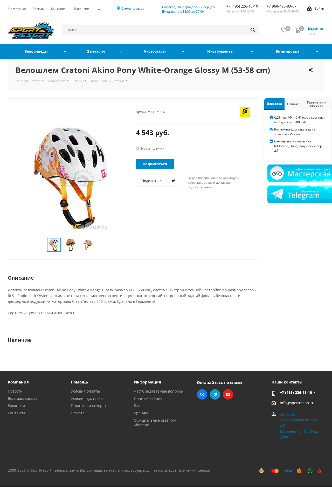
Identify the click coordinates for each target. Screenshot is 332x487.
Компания (18, 382)
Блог (138, 405)
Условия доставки (87, 398)
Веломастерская (22, 398)
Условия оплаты (85, 391)
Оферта (78, 412)
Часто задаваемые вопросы (159, 391)
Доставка (274, 103)
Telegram (215, 394)
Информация (147, 382)
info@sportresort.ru (297, 402)
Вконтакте (202, 394)
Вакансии (16, 405)
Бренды (141, 412)
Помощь (79, 382)
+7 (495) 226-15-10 (296, 392)
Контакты (16, 412)
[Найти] (252, 30)
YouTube (228, 394)
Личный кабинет (149, 398)
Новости (15, 391)
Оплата (293, 104)
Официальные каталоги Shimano (155, 422)
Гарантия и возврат (316, 104)
